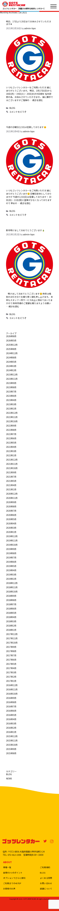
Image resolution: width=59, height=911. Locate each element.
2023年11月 (12, 378)
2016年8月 (11, 702)
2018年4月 (11, 617)
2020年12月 (12, 493)
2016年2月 (11, 727)
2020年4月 (11, 523)
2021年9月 (11, 472)
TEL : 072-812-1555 (12, 854)
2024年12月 (12, 353)
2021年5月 (11, 480)
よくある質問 (46, 877)
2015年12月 (12, 736)
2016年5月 (11, 714)
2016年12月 (12, 685)
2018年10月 (12, 591)
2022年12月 (12, 412)
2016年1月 (11, 731)
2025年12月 (12, 344)
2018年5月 (11, 612)
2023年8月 (11, 387)
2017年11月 (12, 638)
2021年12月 (12, 459)
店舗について (46, 888)
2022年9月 (11, 425)
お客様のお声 (9, 888)
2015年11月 (12, 740)
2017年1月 (11, 680)
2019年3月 (11, 574)
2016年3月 (11, 723)
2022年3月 (11, 451)
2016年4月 (11, 719)
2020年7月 (11, 510)
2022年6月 (11, 438)
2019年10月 (12, 544)
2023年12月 (12, 374)
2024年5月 (11, 361)
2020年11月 (12, 497)
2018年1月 (11, 629)
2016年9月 (11, 697)
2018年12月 (12, 583)
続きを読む (37, 100)
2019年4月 (11, 570)
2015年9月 (11, 749)
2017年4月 (11, 668)
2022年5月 (11, 442)
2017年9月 (11, 646)
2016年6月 (11, 710)
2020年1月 (11, 531)
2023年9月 (11, 383)
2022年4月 (11, 446)
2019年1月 (11, 578)
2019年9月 (11, 548)
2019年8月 (11, 553)
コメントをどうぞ (17, 111)
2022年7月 (11, 434)
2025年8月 (11, 348)
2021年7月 (11, 476)
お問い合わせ (46, 883)
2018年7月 (11, 604)
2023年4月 (11, 400)
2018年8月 (11, 600)
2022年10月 (12, 421)
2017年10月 (12, 642)
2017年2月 (11, 676)
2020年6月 (11, 514)
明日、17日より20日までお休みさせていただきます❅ (28, 23)
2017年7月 (11, 655)
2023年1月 (11, 408)
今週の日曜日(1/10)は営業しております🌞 (26, 127)
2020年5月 (11, 519)
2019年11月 (12, 540)
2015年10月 (12, 744)
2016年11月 (12, 689)
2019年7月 (11, 557)
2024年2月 (11, 370)
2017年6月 (11, 659)
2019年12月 (12, 536)
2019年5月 (11, 566)
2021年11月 (12, 463)
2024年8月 (11, 357)
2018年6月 (11, 608)
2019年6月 (11, 561)
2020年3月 (11, 527)
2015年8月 (11, 753)
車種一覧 (7, 867)
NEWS (9, 778)
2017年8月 (11, 651)
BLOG (12, 107)
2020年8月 (11, 506)
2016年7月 (11, 706)
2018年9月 (11, 595)
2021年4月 (11, 485)
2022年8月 (11, 429)
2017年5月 (11, 663)
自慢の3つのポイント (13, 872)
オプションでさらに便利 (14, 877)
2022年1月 (11, 455)
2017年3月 (11, 672)
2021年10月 (12, 468)
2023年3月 (11, 404)
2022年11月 (12, 417)
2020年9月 (11, 502)
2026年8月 (11, 336)
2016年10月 (12, 693)
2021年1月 (11, 489)
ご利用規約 (45, 867)
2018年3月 (11, 621)
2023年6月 (11, 395)
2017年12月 (12, 634)
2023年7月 (11, 391)
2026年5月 (11, 340)
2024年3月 (11, 366)
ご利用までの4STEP (12, 883)
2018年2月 (11, 625)
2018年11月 (12, 587)
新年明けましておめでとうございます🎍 (25, 230)
